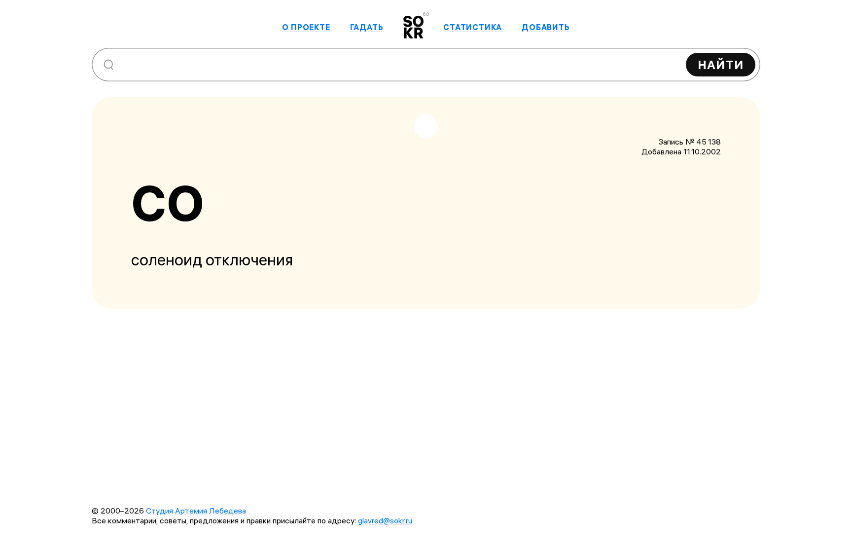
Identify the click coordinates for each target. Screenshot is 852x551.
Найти (721, 64)
